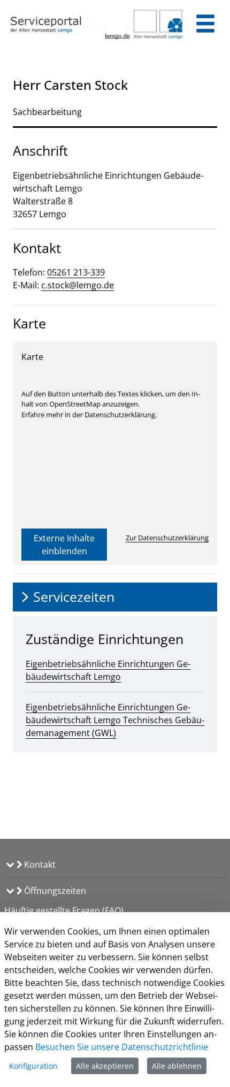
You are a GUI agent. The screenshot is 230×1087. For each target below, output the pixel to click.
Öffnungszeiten (54, 891)
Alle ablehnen (177, 1066)
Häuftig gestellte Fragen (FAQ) (64, 910)
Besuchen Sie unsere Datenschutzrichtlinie (121, 1047)
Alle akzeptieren (105, 1066)
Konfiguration (33, 1066)
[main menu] (205, 24)
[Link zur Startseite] (48, 24)
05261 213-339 (76, 272)
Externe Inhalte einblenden (64, 544)
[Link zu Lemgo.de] (143, 24)
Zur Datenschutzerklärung (167, 537)
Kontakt (39, 864)
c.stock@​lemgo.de (77, 285)
